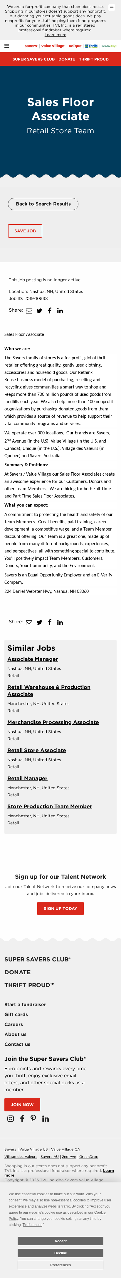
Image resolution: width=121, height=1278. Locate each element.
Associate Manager (32, 659)
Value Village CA (65, 1149)
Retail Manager (27, 778)
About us (15, 1034)
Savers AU (50, 1156)
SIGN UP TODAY (60, 908)
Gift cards (16, 1014)
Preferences (60, 1265)
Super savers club (34, 59)
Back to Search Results (43, 204)
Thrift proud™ (29, 985)
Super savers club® (37, 959)
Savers (10, 1149)
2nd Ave (69, 1156)
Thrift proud (94, 59)
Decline (60, 1253)
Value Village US (33, 1149)
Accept (61, 1241)
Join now (22, 1104)
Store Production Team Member (49, 806)
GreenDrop (88, 1156)
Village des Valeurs (20, 1156)
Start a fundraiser (25, 1004)
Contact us (17, 1044)
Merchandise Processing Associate (53, 722)
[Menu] (6, 46)
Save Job (25, 231)
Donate (66, 59)
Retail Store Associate (36, 750)
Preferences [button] (32, 1225)
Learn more (55, 34)
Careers (13, 1024)
